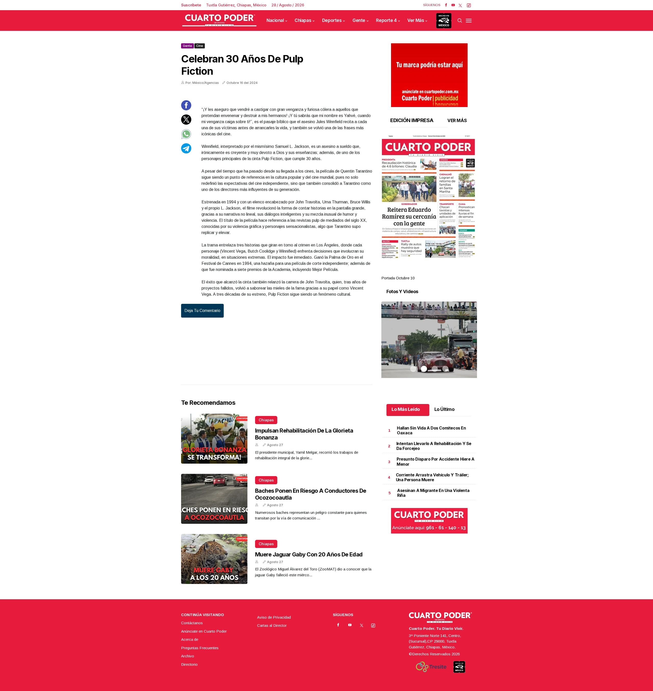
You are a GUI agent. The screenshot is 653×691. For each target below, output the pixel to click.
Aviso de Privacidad (274, 617)
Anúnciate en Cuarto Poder (204, 631)
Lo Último (444, 409)
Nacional (275, 20)
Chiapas (303, 20)
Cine (199, 46)
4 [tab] (445, 272)
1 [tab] (413, 272)
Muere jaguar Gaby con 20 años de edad (309, 554)
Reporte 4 (386, 20)
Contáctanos (192, 623)
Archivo (187, 656)
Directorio (189, 664)
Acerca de (189, 639)
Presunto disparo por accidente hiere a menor (435, 461)
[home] (219, 20)
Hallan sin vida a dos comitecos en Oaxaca (431, 430)
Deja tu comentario (202, 310)
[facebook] (446, 5)
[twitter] (460, 5)
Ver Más (415, 20)
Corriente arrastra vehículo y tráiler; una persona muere (432, 477)
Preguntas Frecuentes (200, 648)
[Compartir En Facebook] (186, 109)
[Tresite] (431, 667)
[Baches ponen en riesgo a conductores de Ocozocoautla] (214, 499)
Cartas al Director (272, 625)
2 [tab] (424, 272)
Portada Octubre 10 (398, 278)
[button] (429, 196)
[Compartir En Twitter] (186, 123)
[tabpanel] (429, 208)
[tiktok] (469, 5)
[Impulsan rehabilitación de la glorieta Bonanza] (214, 439)
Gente (359, 20)
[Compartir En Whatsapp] (186, 137)
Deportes (332, 20)
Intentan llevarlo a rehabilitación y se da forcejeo (433, 446)
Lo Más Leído (406, 409)
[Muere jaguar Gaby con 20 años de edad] (214, 559)
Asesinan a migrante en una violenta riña (433, 493)
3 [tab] (435, 272)
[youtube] (453, 5)
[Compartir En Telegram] (186, 152)
